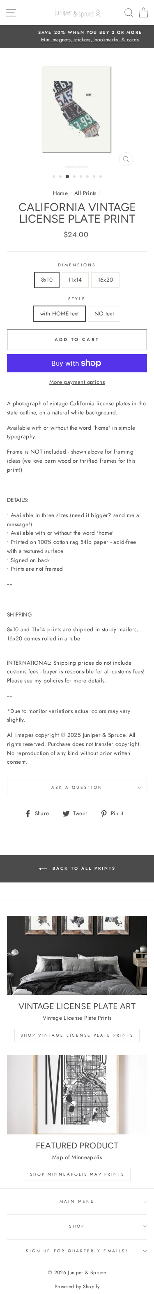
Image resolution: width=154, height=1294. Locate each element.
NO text (104, 313)
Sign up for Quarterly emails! (77, 1251)
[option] (77, 36)
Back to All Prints (83, 868)
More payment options (77, 382)
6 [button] (88, 177)
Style (77, 299)
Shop (77, 1226)
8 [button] (101, 177)
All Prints (85, 193)
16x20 (105, 279)
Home (60, 193)
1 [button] (55, 177)
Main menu (77, 1201)
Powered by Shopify (77, 1286)
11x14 (75, 279)
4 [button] (75, 177)
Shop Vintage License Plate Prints (77, 1035)
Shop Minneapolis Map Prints (77, 1174)
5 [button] (82, 177)
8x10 (47, 279)
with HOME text (59, 313)
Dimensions (77, 265)
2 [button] (61, 177)
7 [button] (95, 177)
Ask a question (77, 787)
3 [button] (68, 177)
